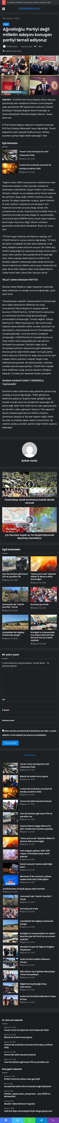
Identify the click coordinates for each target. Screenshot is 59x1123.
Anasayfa (9, 18)
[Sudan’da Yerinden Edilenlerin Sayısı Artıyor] (10, 1000)
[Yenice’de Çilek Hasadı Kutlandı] (10, 805)
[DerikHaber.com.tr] (29, 8)
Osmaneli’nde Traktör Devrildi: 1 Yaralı (13, 605)
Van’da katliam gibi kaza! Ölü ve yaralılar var (15, 575)
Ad (4, 699)
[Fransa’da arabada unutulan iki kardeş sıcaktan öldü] (9, 168)
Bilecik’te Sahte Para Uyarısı (34, 776)
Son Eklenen (29, 755)
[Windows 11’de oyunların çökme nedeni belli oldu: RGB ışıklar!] (10, 880)
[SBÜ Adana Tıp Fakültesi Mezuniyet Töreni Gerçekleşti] (10, 975)
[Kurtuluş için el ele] (44, 594)
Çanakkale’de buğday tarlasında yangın (13, 633)
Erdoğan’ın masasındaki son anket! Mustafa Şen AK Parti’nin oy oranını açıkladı (43, 636)
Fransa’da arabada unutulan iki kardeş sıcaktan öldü (29, 2)
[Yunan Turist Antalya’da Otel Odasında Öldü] (9, 155)
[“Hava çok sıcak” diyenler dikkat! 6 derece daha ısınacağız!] (44, 563)
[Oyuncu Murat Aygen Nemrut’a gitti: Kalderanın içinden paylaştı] (10, 830)
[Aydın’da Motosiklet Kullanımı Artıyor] (10, 963)
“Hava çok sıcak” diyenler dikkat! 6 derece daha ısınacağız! (43, 577)
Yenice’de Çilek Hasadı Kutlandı (36, 801)
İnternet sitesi (8, 720)
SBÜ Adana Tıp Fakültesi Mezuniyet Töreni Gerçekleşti (37, 973)
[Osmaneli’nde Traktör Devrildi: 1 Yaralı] (15, 594)
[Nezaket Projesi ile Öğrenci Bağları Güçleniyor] (10, 950)
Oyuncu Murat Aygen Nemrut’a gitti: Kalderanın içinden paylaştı (36, 827)
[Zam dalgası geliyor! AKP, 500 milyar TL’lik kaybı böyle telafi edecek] (10, 854)
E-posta (6, 710)
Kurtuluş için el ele (40, 604)
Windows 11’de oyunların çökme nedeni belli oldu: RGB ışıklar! (35, 878)
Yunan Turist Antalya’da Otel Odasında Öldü (34, 765)
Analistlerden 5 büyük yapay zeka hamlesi (24, 888)
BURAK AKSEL (12, 46)
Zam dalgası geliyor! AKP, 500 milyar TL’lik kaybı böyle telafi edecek (35, 853)
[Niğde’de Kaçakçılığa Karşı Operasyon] (10, 988)
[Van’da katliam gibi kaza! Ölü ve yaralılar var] (15, 563)
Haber (17, 18)
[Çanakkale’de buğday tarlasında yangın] (15, 622)
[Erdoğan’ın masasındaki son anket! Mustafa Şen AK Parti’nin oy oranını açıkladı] (44, 622)
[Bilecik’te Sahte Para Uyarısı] (10, 780)
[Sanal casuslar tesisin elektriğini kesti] (10, 868)
